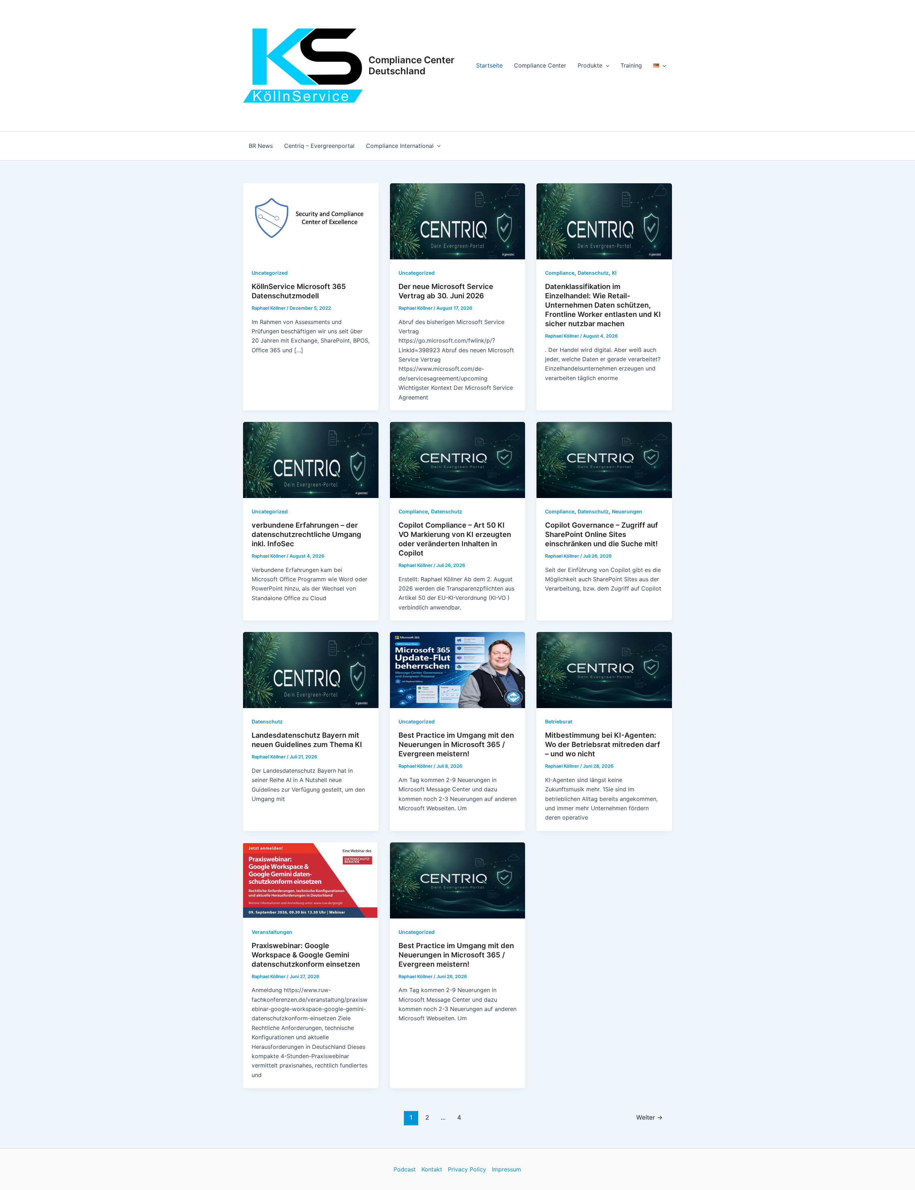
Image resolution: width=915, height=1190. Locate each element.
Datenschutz (593, 273)
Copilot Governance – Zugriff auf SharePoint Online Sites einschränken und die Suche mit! (601, 534)
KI (614, 273)
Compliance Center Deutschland (411, 65)
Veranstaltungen (272, 932)
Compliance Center (540, 65)
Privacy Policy (467, 1169)
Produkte (590, 65)
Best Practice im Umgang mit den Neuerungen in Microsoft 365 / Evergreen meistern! (456, 744)
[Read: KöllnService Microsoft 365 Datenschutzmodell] (311, 220)
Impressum (506, 1169)
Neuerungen (627, 511)
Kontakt (431, 1169)
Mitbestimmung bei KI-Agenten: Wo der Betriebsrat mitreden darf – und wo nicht (602, 744)
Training (631, 65)
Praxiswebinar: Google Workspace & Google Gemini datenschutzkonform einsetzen (306, 955)
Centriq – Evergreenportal (319, 145)
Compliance (559, 273)
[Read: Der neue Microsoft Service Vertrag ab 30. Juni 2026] (457, 220)
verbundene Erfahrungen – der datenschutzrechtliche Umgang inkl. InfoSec (306, 534)
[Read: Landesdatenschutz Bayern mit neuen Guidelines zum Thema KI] (311, 669)
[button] (605, 65)
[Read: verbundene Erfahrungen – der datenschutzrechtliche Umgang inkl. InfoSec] (311, 459)
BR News (261, 145)
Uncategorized (270, 273)
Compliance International (400, 145)
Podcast (405, 1169)
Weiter (649, 1117)
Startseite (489, 65)
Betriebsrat (558, 721)
